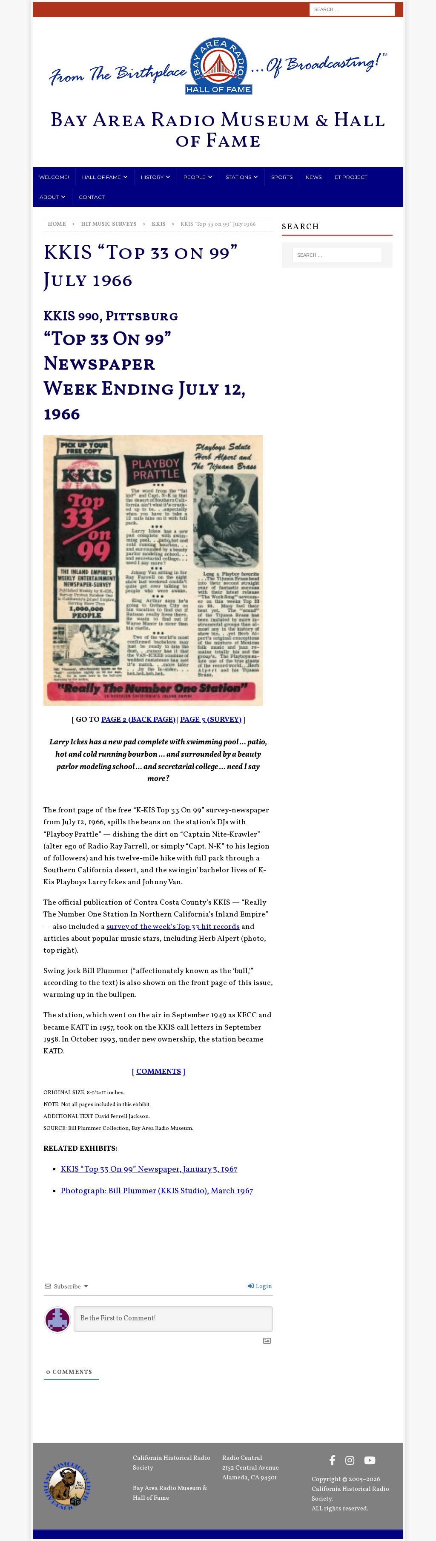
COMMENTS (158, 1072)
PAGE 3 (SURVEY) (210, 720)
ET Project (351, 177)
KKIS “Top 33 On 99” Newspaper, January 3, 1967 (149, 1169)
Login (263, 1287)
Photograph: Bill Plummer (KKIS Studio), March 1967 (156, 1191)
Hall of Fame (101, 177)
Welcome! (54, 177)
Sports (282, 177)
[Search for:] (352, 9)
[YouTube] (370, 1461)
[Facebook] (332, 1461)
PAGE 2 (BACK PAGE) (138, 720)
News (313, 177)
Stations (238, 177)
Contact (92, 197)
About (49, 197)
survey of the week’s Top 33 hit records (173, 927)
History (152, 177)
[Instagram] (349, 1461)
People (195, 177)
